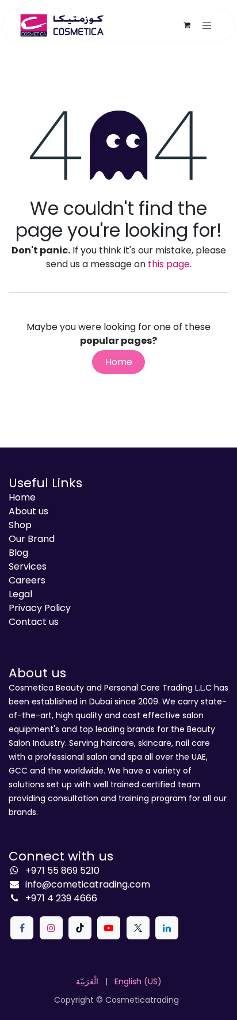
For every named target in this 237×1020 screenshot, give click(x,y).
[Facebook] (21, 927)
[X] (138, 927)
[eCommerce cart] (187, 25)
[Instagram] (51, 927)
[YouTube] (108, 927)
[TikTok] (79, 927)
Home (118, 362)
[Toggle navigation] (207, 25)
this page (169, 264)
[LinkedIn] (166, 927)
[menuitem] (87, 981)
